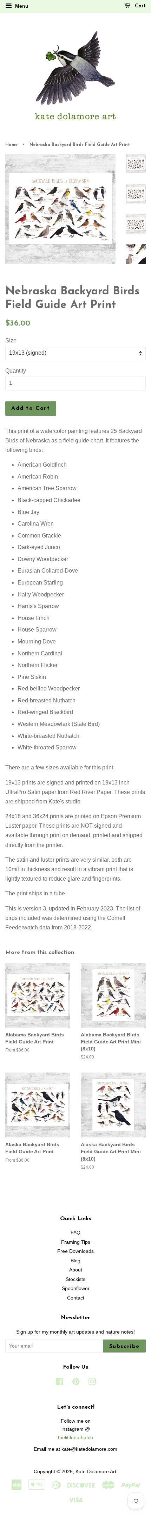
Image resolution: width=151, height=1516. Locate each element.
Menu (21, 6)
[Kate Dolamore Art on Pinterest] (76, 1383)
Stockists (75, 1279)
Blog (75, 1260)
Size (11, 340)
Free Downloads (75, 1251)
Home (11, 145)
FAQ (75, 1232)
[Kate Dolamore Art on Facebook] (59, 1383)
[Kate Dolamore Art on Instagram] (92, 1383)
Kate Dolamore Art (96, 1471)
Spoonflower (76, 1288)
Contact (75, 1298)
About (75, 1270)
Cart (139, 6)
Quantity (15, 371)
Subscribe (124, 1346)
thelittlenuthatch (75, 1437)
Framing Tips (75, 1242)
